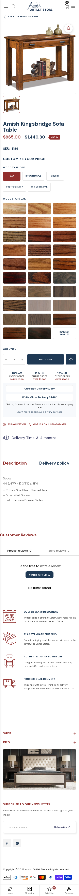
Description (15, 463)
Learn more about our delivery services (39, 412)
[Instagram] (17, 843)
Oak (12, 176)
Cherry (55, 176)
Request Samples (64, 333)
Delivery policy (54, 463)
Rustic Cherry (14, 187)
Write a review (39, 575)
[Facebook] (7, 843)
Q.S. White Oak (39, 187)
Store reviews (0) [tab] (59, 550)
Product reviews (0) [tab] (19, 550)
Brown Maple (33, 176)
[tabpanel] (39, 57)
